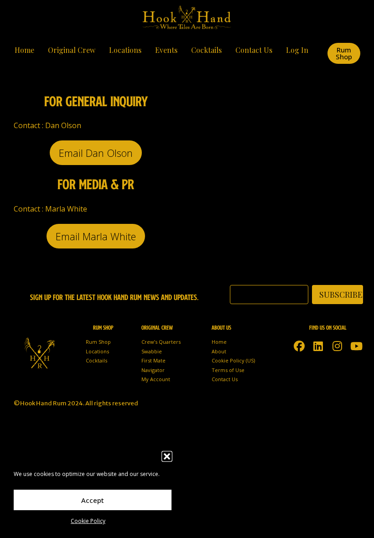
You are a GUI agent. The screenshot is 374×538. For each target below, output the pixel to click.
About (219, 351)
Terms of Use (228, 370)
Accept (92, 500)
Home (24, 50)
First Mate (153, 360)
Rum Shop (98, 341)
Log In (297, 50)
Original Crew (71, 50)
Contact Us (253, 50)
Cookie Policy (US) (233, 360)
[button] (166, 456)
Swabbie (151, 351)
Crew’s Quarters (161, 341)
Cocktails (206, 50)
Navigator (153, 370)
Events (166, 50)
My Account (155, 379)
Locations (125, 50)
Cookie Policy (88, 521)
